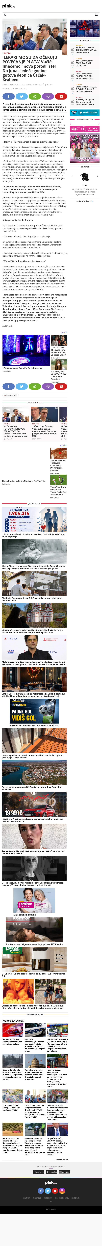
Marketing (37, 1198)
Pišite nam (75, 1198)
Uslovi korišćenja (62, 1198)
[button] (5, 418)
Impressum (48, 1198)
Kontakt (26, 1198)
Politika (6, 53)
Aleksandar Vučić (10, 395)
